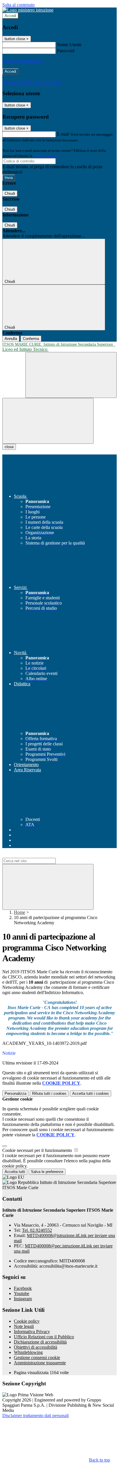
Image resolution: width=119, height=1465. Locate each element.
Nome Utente (69, 44)
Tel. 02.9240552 (37, 1230)
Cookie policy (27, 1321)
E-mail (63, 134)
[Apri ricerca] (71, 375)
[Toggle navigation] (48, 421)
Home (19, 912)
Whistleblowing (28, 1352)
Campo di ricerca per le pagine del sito (37, 855)
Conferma (31, 338)
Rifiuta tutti (49, 1093)
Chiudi (10, 193)
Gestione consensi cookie (37, 1357)
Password (66, 50)
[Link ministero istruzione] (27, 10)
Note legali (24, 1326)
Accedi (10, 16)
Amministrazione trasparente (40, 1362)
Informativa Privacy (32, 1331)
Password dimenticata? (23, 61)
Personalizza (15, 1093)
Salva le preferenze (47, 1172)
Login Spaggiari (46, 156)
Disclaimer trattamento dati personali (35, 1415)
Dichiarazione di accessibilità (40, 1341)
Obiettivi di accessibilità (35, 1347)
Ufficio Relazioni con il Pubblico (44, 1336)
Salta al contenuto (18, 4)
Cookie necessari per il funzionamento (37, 1150)
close (9, 447)
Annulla (11, 338)
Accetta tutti (90, 1093)
